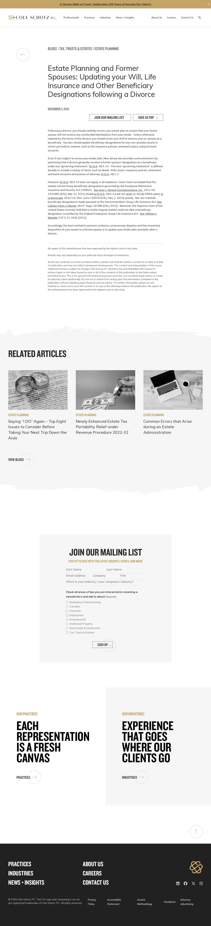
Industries (129, 777)
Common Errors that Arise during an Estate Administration (167, 427)
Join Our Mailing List (109, 117)
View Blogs (16, 459)
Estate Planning (106, 48)
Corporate (75, 610)
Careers (92, 873)
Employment (76, 615)
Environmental (77, 619)
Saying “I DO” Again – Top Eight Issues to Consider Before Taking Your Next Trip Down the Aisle (37, 429)
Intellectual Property (81, 623)
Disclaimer (170, 901)
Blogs (52, 48)
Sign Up (102, 644)
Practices (23, 777)
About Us (93, 864)
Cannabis (74, 606)
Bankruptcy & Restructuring (85, 602)
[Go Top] (196, 831)
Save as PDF (146, 117)
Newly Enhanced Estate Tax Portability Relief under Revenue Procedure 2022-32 (102, 427)
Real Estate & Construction (84, 628)
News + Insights (26, 882)
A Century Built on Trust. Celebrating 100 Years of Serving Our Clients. (105, 4)
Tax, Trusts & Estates (75, 48)
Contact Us (96, 882)
